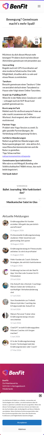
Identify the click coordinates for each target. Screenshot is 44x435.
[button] (40, 395)
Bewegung (8, 39)
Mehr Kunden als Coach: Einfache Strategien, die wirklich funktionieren (25, 260)
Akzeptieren (22, 423)
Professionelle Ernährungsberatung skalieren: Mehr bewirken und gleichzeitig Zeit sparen (25, 238)
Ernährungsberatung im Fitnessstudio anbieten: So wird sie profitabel (26, 250)
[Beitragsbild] (5, 223)
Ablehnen (22, 429)
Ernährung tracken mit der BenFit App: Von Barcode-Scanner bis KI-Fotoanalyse (24, 273)
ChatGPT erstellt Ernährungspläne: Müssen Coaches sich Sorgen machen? (25, 330)
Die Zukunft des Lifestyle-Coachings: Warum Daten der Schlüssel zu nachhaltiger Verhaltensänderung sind (25, 288)
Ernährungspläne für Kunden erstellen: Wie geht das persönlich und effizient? (24, 224)
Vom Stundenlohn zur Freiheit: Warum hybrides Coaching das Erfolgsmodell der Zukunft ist (23, 303)
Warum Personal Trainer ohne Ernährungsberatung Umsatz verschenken (22, 317)
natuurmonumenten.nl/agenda (16, 156)
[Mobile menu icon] (39, 6)
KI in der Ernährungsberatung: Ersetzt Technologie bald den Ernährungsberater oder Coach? (23, 344)
